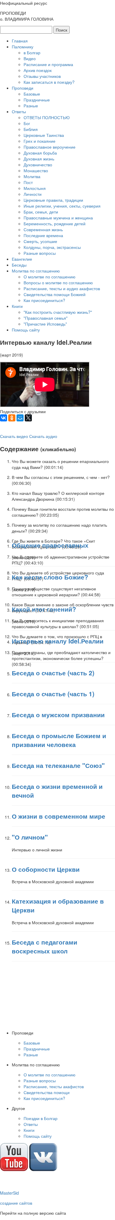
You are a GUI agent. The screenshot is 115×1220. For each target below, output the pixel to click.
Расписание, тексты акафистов (54, 1086)
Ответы (19, 111)
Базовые (32, 94)
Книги (17, 306)
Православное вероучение (49, 147)
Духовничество (38, 165)
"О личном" (30, 837)
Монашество (36, 170)
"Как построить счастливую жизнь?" (58, 312)
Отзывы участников (42, 76)
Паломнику (22, 47)
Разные (31, 106)
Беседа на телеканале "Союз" (58, 765)
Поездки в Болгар (41, 1118)
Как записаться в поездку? (49, 82)
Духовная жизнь (39, 159)
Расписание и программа (48, 64)
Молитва (32, 176)
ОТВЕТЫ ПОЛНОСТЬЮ (47, 117)
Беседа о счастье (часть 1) (53, 693)
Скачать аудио (43, 436)
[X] (28, 417)
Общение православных (50, 545)
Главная (20, 41)
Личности (33, 194)
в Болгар (32, 52)
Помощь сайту (26, 330)
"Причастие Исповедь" (45, 324)
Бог (27, 123)
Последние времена (43, 235)
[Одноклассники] (11, 417)
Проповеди (22, 88)
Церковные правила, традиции (53, 200)
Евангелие (22, 259)
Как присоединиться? (44, 300)
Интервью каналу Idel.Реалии (58, 640)
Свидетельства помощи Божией (55, 294)
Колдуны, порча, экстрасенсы (52, 247)
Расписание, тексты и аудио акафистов (62, 288)
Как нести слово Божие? (50, 576)
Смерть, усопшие (40, 241)
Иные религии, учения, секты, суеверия (62, 206)
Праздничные (37, 100)
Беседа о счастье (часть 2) (53, 672)
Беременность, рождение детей (55, 223)
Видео (30, 58)
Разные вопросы (40, 253)
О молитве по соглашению (49, 277)
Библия (31, 129)
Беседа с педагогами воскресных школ (44, 946)
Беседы (19, 265)
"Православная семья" (46, 318)
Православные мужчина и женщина (58, 218)
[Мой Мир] (20, 417)
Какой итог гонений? (44, 609)
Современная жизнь (43, 229)
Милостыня (35, 188)
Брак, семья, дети (41, 212)
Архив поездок (38, 70)
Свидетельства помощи (47, 1092)
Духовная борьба (40, 153)
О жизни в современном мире (58, 816)
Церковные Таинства (44, 135)
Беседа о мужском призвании (58, 714)
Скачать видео (14, 436)
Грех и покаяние (39, 141)
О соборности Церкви (46, 869)
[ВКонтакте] (3, 417)
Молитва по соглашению (36, 271)
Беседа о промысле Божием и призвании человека (59, 740)
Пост (28, 182)
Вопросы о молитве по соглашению (58, 282)
